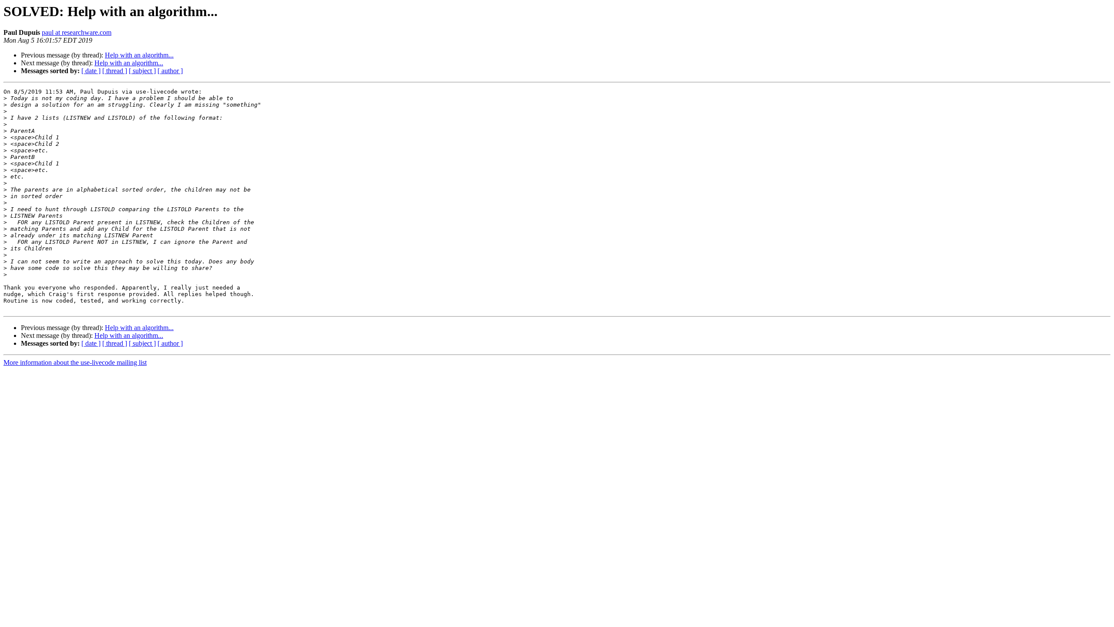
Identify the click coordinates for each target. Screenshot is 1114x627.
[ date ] (91, 70)
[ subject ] (142, 70)
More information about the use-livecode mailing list (75, 362)
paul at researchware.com (76, 32)
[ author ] (170, 70)
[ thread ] (114, 70)
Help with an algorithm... (139, 55)
